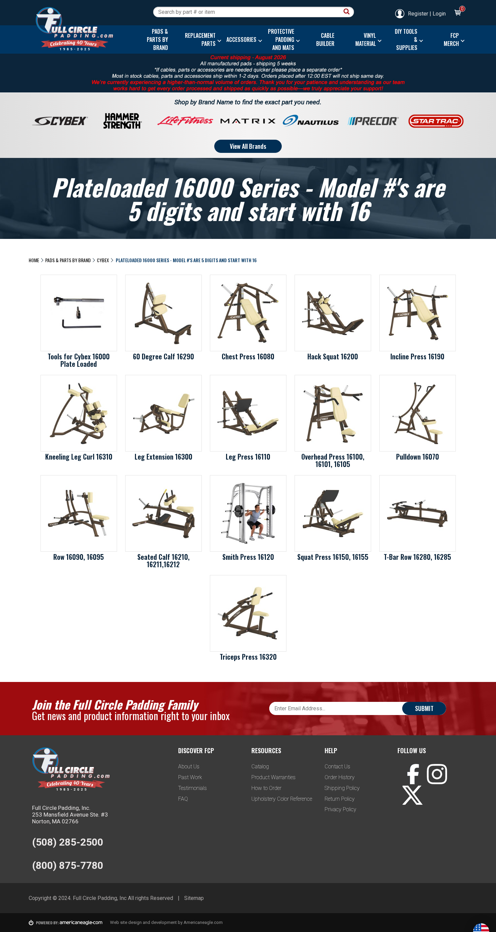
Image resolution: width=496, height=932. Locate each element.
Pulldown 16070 (417, 456)
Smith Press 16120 (248, 557)
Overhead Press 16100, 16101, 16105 (332, 460)
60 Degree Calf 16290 (163, 356)
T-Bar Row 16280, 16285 (417, 557)
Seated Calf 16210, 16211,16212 (163, 560)
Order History (340, 777)
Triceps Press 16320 (248, 657)
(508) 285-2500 (67, 842)
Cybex (103, 260)
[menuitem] (155, 39)
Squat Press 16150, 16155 (332, 557)
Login (439, 13)
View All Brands (248, 146)
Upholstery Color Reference (281, 799)
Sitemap (194, 898)
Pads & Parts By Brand (68, 260)
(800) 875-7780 (67, 865)
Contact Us (337, 766)
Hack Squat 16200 (332, 356)
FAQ (183, 799)
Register (418, 13)
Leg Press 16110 (248, 456)
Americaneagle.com (203, 922)
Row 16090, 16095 (78, 557)
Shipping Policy (342, 788)
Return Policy (340, 799)
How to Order (266, 788)
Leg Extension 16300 (163, 456)
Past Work (190, 777)
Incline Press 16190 (417, 356)
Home (34, 260)
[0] (457, 13)
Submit (424, 708)
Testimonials (192, 788)
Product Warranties (273, 777)
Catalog (260, 766)
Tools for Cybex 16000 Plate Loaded (79, 360)
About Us (188, 766)
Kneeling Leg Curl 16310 (78, 456)
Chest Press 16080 (248, 356)
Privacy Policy (340, 809)
